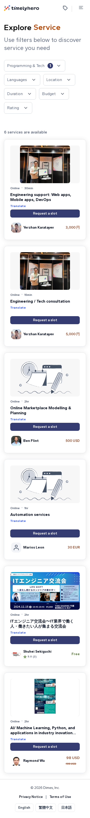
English (24, 807)
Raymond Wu (34, 761)
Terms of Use (60, 797)
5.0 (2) (32, 656)
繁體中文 (46, 807)
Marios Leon (33, 547)
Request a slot (45, 213)
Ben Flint (31, 441)
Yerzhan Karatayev (38, 227)
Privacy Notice (31, 797)
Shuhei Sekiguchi (37, 651)
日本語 (66, 807)
